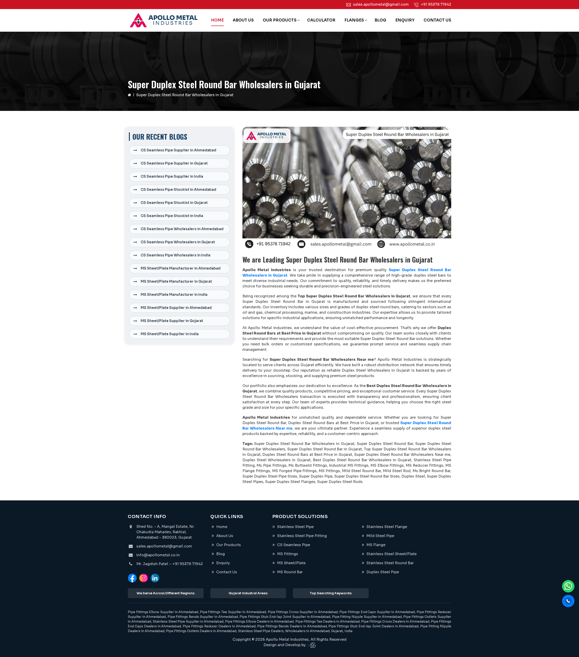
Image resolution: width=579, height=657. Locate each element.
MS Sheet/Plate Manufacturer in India (174, 294)
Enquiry (405, 20)
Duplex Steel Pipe (382, 572)
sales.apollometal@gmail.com (381, 4)
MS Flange (375, 544)
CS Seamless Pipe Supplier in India (172, 176)
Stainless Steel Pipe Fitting (302, 535)
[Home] (129, 95)
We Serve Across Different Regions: (166, 593)
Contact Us (437, 20)
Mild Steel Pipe (380, 535)
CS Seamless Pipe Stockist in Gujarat (174, 203)
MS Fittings (287, 554)
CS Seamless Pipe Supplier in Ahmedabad (178, 150)
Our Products (280, 20)
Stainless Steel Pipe (295, 526)
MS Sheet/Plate (291, 563)
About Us (243, 20)
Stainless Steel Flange (386, 526)
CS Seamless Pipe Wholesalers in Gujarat (178, 242)
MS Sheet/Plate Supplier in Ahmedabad (176, 308)
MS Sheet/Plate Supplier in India (170, 334)
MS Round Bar (290, 572)
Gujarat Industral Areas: (248, 593)
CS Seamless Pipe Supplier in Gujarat (174, 163)
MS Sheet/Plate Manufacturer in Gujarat (176, 281)
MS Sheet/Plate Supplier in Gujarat (172, 321)
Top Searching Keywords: (331, 593)
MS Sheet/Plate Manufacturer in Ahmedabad (181, 268)
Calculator (321, 20)
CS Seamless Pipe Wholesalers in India (175, 255)
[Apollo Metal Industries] (163, 20)
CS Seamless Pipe (293, 544)
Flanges (354, 20)
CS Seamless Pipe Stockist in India (172, 216)
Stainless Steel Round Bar (390, 563)
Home (217, 20)
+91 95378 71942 (436, 4)
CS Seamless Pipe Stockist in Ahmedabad (178, 189)
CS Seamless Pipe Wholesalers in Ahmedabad (182, 229)
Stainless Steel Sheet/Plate (391, 554)
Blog (380, 20)
